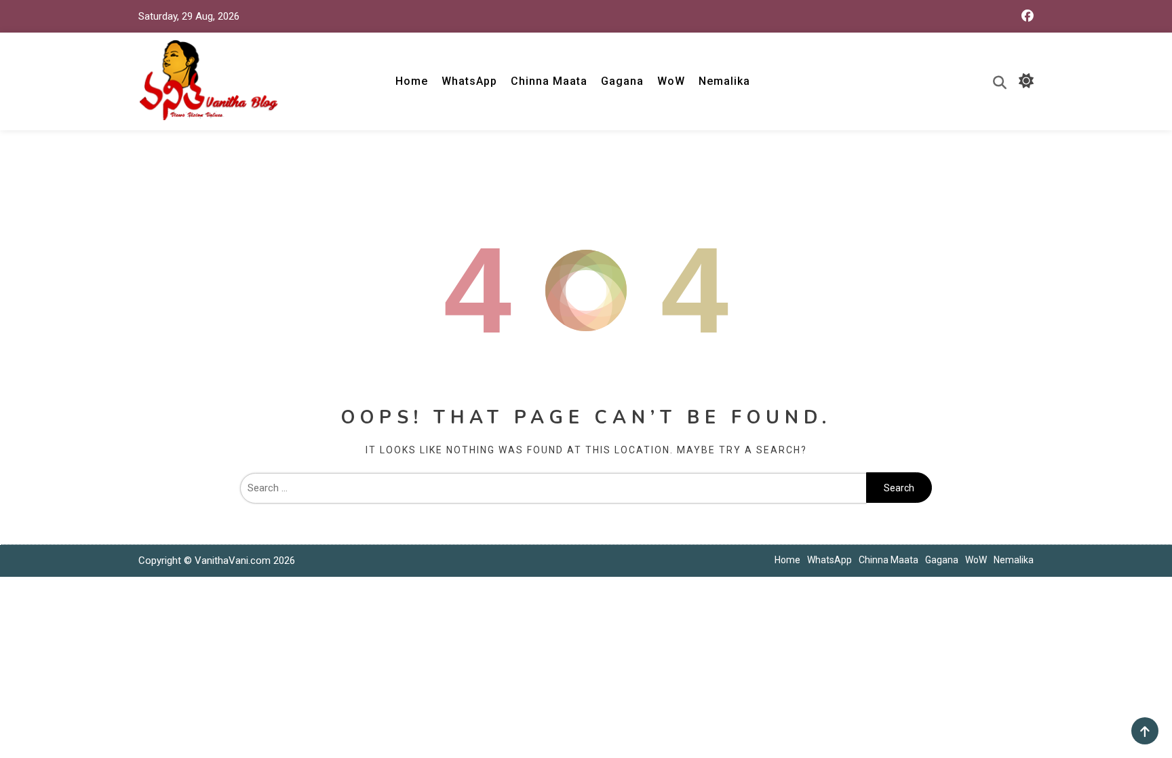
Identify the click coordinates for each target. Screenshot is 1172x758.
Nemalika (724, 81)
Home (411, 81)
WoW (671, 81)
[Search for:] (553, 488)
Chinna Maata (549, 81)
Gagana (622, 81)
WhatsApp (469, 81)
